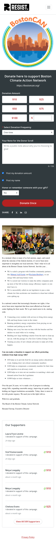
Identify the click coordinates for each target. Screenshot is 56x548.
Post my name (13, 180)
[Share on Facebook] (12, 212)
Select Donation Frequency (17, 127)
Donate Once (28, 203)
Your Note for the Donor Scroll (17, 140)
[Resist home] (16, 7)
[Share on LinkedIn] (21, 212)
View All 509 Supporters (28, 521)
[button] (49, 7)
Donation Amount (11, 93)
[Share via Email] (26, 212)
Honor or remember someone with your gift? (25, 187)
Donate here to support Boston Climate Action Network (28, 78)
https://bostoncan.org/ (28, 85)
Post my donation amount (19, 173)
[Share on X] (16, 212)
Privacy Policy (28, 537)
